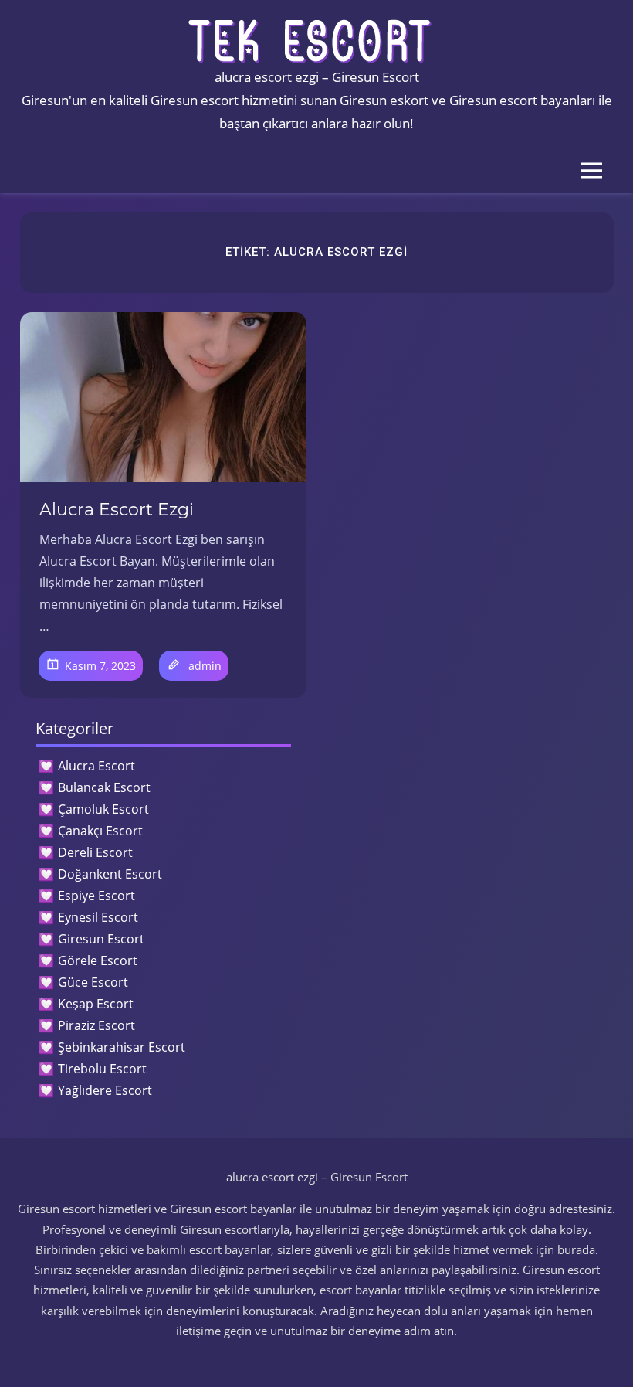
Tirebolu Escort (102, 1068)
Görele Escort (97, 960)
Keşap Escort (96, 1003)
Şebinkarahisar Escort (121, 1047)
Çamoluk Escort (103, 809)
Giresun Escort (101, 938)
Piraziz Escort (96, 1025)
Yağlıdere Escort (105, 1090)
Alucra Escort (96, 765)
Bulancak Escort (104, 787)
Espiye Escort (96, 895)
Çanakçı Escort (100, 830)
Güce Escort (93, 982)
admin (205, 665)
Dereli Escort (95, 852)
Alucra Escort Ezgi (116, 509)
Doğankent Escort (110, 873)
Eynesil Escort (98, 917)
